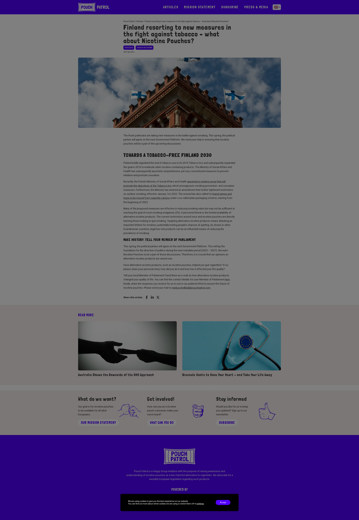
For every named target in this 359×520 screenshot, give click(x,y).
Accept (223, 502)
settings (200, 504)
